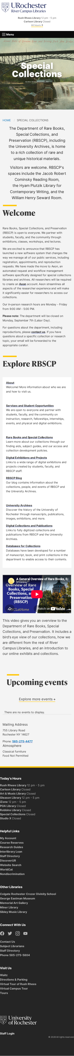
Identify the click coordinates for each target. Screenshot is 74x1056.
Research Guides (11, 847)
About (10, 383)
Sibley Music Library (13, 912)
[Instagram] (17, 934)
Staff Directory (10, 856)
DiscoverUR (8, 860)
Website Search (10, 865)
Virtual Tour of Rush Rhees (18, 984)
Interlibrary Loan (11, 851)
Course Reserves (12, 842)
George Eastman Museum (17, 898)
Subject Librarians (12, 946)
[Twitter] (10, 934)
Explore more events (36, 699)
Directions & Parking (13, 979)
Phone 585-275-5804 (15, 955)
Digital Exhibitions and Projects (26, 458)
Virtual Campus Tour (14, 988)
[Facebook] (2, 934)
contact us (38, 332)
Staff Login (7, 1033)
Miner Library (9, 907)
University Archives (19, 505)
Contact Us (7, 942)
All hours (36, 25)
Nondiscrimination (12, 874)
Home (7, 120)
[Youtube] (25, 934)
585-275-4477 (22, 741)
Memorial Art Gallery (14, 903)
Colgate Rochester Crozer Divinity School (28, 894)
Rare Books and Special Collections (29, 437)
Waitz (4, 975)
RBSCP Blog (14, 478)
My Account (8, 838)
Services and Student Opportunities (30, 406)
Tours (4, 993)
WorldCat (6, 869)
